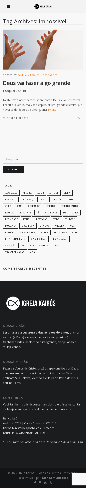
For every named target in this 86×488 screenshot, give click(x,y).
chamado (10, 199)
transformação (15, 252)
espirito (50, 205)
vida (32, 252)
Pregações (50, 75)
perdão (9, 232)
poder (44, 232)
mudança (10, 225)
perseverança (27, 232)
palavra (59, 225)
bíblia (67, 192)
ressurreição (38, 238)
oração (44, 225)
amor (40, 192)
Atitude (53, 192)
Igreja (74, 212)
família (9, 212)
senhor (43, 245)
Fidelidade (25, 212)
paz (71, 225)
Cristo (43, 199)
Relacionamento (15, 238)
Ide (64, 212)
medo (56, 219)
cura (8, 205)
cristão (57, 199)
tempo (57, 245)
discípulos (33, 205)
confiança (28, 199)
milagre (70, 219)
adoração (11, 192)
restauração (59, 238)
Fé (38, 212)
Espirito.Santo (69, 205)
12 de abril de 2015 (15, 118)
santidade (28, 245)
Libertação (41, 219)
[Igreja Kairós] (43, 7)
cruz (70, 199)
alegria (27, 192)
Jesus (26, 219)
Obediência (28, 225)
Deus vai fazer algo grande (36, 83)
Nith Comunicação (55, 478)
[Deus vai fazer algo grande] (43, 50)
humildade (50, 212)
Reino (75, 232)
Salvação (10, 245)
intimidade (11, 219)
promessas (60, 232)
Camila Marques (29, 75)
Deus (19, 205)
